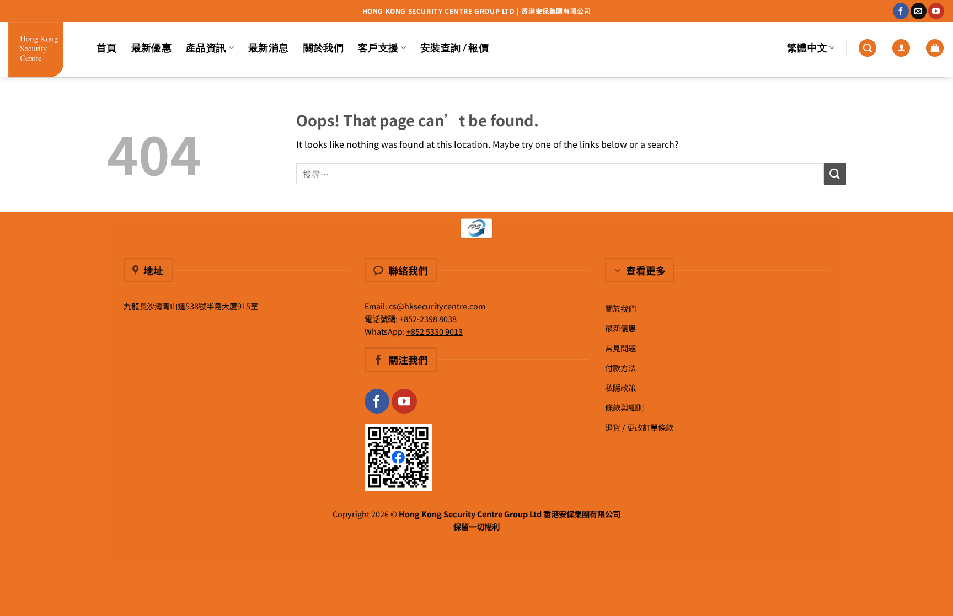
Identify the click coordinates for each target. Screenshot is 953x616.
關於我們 (323, 47)
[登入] (901, 48)
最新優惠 (151, 47)
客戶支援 (378, 47)
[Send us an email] (919, 11)
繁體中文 (807, 47)
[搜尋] (867, 48)
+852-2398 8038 (428, 318)
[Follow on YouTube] (936, 11)
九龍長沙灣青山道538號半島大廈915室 (191, 306)
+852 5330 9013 (434, 331)
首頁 (107, 47)
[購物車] (935, 48)
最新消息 (268, 47)
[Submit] (835, 173)
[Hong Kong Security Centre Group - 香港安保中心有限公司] (44, 49)
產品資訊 (206, 47)
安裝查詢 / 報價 (454, 47)
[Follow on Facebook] (901, 11)
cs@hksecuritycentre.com (437, 306)
